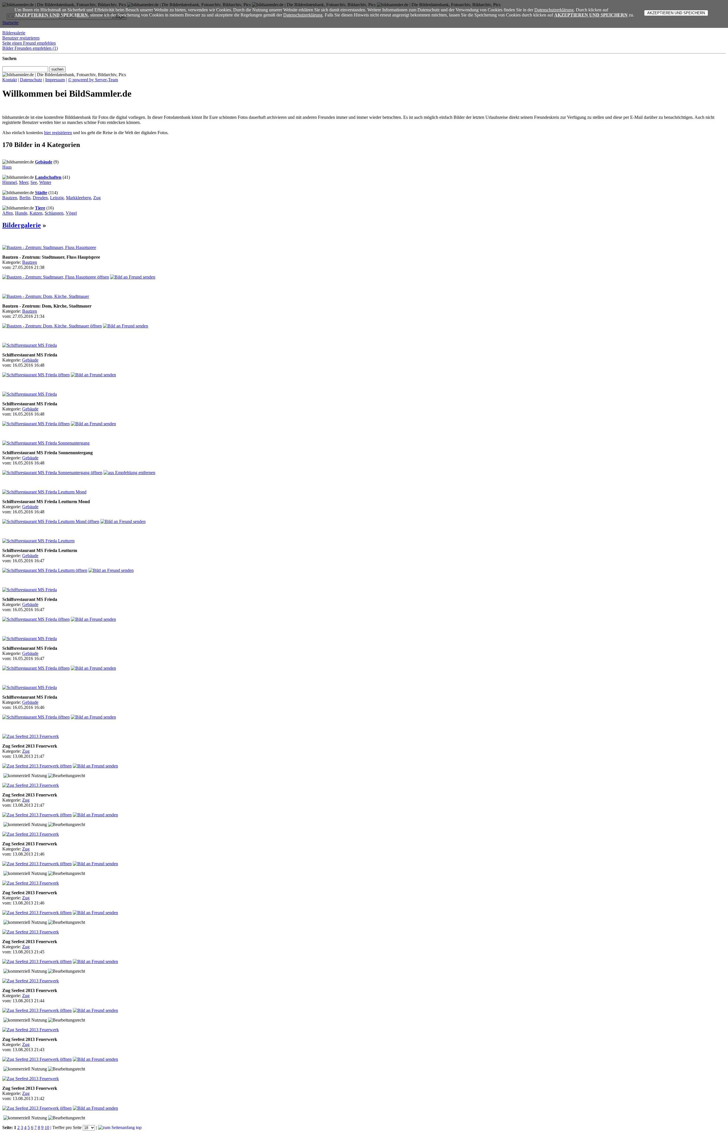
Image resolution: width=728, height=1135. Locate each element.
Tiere (40, 208)
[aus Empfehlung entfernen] (129, 472)
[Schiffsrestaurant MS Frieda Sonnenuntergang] (46, 443)
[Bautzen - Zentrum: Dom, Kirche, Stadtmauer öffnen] (52, 325)
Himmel (9, 182)
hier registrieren (58, 132)
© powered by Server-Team (93, 79)
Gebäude (43, 161)
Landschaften (48, 177)
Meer (23, 182)
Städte (41, 192)
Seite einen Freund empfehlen (29, 43)
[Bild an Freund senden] (132, 277)
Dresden (40, 197)
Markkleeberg (78, 197)
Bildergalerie (13, 32)
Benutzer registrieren (21, 38)
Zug (97, 197)
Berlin (24, 197)
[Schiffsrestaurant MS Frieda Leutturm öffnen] (44, 570)
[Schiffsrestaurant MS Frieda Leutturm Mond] (44, 491)
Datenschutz (31, 79)
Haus (7, 167)
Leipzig (57, 197)
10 (47, 1127)
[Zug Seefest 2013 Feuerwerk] (30, 736)
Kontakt (9, 79)
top (138, 1127)
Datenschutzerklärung (554, 9)
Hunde (21, 213)
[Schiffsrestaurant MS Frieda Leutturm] (38, 540)
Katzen (36, 213)
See (33, 182)
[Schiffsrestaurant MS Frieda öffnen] (36, 374)
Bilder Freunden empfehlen (30, 48)
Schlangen (54, 213)
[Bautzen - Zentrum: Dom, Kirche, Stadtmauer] (45, 296)
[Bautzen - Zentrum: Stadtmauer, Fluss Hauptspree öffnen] (55, 277)
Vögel (71, 213)
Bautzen (9, 197)
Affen (7, 213)
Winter (45, 182)
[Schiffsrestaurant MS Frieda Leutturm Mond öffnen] (50, 521)
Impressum (55, 79)
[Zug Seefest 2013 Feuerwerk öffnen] (37, 765)
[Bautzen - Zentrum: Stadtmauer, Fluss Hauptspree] (49, 247)
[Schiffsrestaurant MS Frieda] (29, 345)
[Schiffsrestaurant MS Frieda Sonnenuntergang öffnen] (52, 472)
